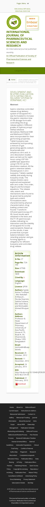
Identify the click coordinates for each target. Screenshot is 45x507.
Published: (19, 378)
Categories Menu (21, 71)
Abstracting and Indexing (16, 431)
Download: (20, 271)
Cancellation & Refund (15, 476)
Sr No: (17, 259)
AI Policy (19, 462)
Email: (18, 345)
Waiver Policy (33, 472)
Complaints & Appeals (27, 455)
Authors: (19, 290)
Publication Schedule (27, 428)
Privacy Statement (29, 479)
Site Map (30, 483)
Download (22, 384)
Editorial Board (30, 407)
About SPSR (21, 424)
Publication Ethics (27, 459)
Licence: (18, 286)
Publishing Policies (21, 466)
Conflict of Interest (27, 448)
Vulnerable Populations (23, 445)
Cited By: (19, 277)
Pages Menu (21, 3)
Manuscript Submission (17, 414)
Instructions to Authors (28, 411)
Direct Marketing (15, 479)
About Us (19, 407)
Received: (19, 353)
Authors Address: (19, 315)
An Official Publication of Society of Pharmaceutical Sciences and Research (21, 59)
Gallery (11, 418)
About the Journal (24, 421)
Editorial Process (32, 431)
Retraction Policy (13, 459)
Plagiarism (23, 452)
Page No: (19, 262)
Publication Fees (20, 472)
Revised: (19, 358)
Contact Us (31, 414)
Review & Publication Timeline (26, 438)
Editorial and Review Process (17, 435)
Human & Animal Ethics (19, 442)
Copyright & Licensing (20, 469)
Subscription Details (18, 483)
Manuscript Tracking (23, 418)
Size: (17, 268)
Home (13, 80)
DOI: (17, 370)
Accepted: (19, 364)
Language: (20, 281)
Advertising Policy (31, 476)
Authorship (14, 452)
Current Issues (13, 411)
